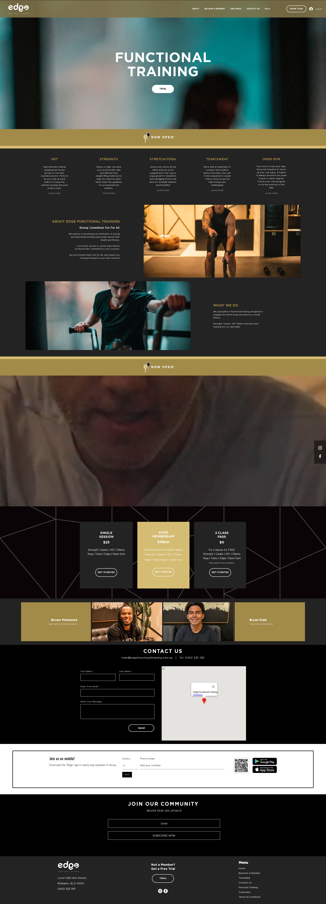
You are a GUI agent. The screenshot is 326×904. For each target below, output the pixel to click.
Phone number (147, 759)
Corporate (244, 892)
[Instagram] (320, 447)
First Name (86, 671)
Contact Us (245, 882)
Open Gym (176, 559)
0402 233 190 (195, 657)
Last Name (125, 671)
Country (126, 759)
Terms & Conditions (250, 897)
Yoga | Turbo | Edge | (157, 559)
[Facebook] (166, 891)
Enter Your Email (89, 686)
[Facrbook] (320, 456)
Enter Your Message (91, 702)
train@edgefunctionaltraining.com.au (147, 657)
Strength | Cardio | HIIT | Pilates (163, 554)
